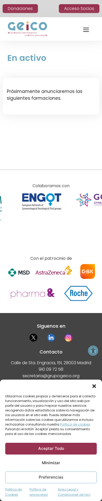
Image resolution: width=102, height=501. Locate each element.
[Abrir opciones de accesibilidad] (93, 350)
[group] (42, 215)
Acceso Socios (79, 8)
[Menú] (86, 29)
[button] (94, 386)
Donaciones (20, 8)
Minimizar (51, 462)
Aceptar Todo (51, 448)
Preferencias (51, 477)
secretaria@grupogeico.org (51, 376)
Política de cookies (75, 424)
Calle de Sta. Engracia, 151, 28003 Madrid (51, 363)
